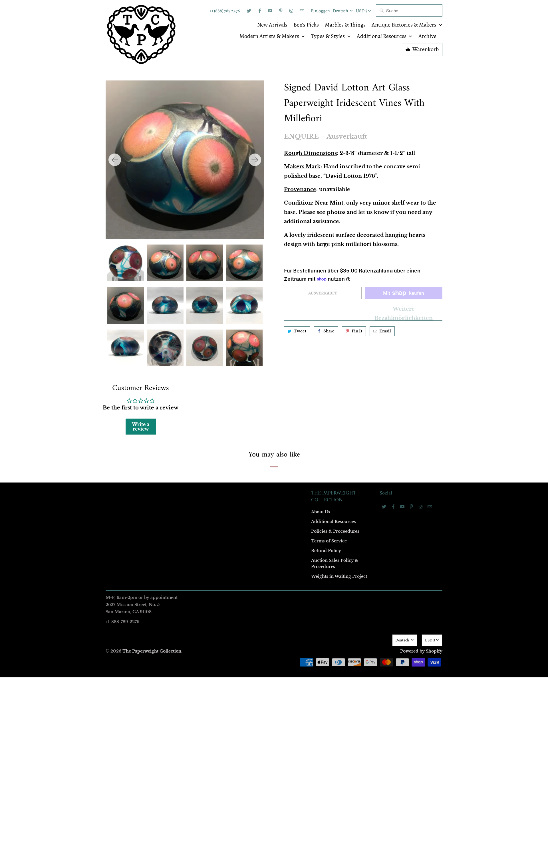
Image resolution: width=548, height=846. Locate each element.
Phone (198, 438)
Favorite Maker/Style (210, 471)
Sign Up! (274, 534)
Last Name (201, 405)
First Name (201, 372)
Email (197, 340)
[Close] (356, 300)
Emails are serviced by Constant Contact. (239, 518)
